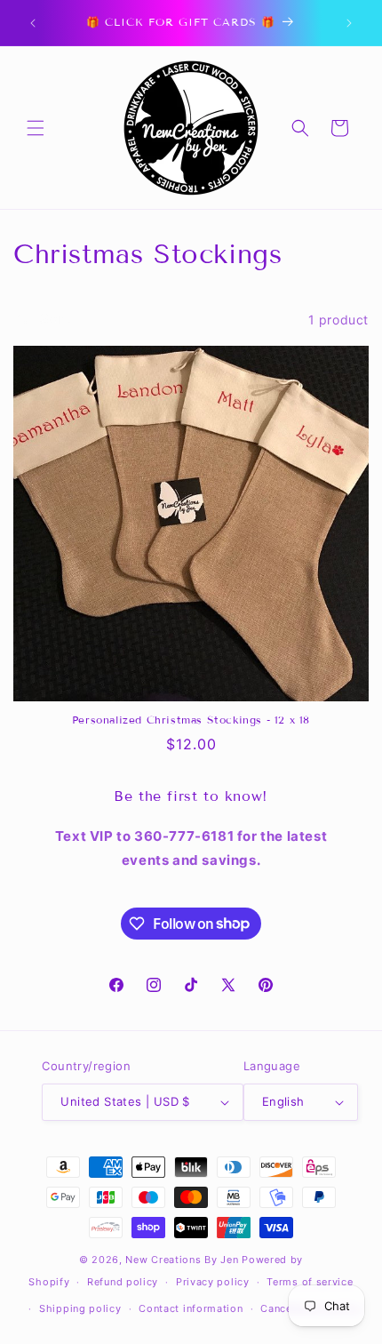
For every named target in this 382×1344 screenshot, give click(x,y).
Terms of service (310, 1282)
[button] (35, 128)
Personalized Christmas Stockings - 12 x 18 (191, 719)
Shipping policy (80, 1308)
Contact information (191, 1308)
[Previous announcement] (32, 23)
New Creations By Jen (181, 1259)
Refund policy (122, 1282)
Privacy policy (213, 1282)
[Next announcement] (349, 23)
